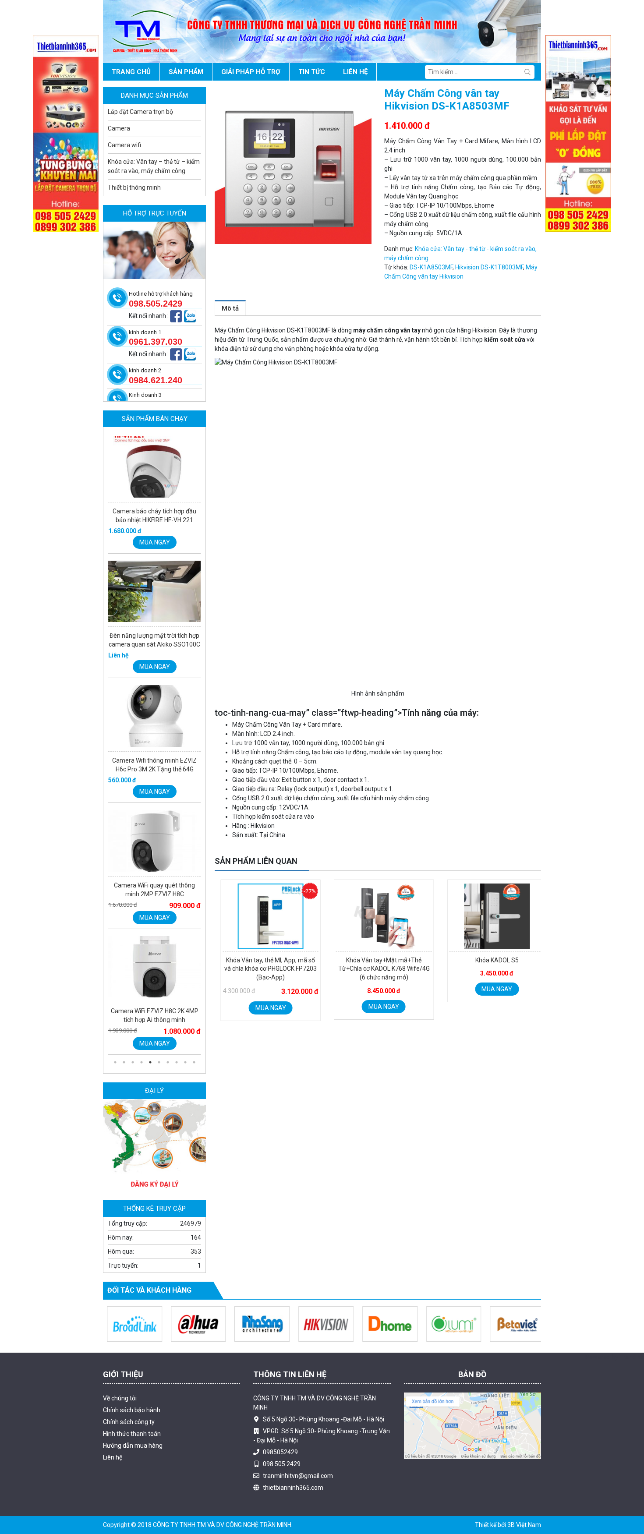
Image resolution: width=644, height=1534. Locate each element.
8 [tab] (176, 1062)
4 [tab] (141, 1062)
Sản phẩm (186, 72)
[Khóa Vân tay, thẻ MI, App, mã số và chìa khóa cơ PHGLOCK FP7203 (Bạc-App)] (265, 916)
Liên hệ (355, 72)
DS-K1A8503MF (431, 267)
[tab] (230, 308)
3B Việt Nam (524, 1524)
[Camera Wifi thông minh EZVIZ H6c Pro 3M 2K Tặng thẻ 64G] (154, 593)
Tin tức (311, 72)
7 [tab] (167, 1062)
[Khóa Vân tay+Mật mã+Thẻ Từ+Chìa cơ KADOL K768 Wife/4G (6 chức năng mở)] (378, 916)
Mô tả (230, 308)
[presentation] (230, 957)
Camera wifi (124, 144)
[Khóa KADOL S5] (491, 916)
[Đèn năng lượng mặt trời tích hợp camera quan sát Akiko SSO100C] (154, 469)
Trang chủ (131, 72)
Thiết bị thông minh (134, 187)
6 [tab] (159, 1062)
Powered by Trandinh (614, 1357)
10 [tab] (194, 1062)
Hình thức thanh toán (132, 1433)
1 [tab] (115, 1062)
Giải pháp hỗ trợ (250, 72)
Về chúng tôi (120, 1398)
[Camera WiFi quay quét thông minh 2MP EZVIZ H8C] (154, 718)
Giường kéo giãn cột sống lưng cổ (148, 1477)
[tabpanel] (154, 494)
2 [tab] (124, 1062)
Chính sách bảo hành (131, 1410)
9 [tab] (185, 1062)
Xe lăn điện (191, 1486)
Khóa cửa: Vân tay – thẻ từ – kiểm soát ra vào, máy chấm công (154, 166)
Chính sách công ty (129, 1421)
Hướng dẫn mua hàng (133, 1445)
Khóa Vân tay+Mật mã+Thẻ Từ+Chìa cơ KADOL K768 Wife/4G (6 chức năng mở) (378, 969)
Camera (119, 128)
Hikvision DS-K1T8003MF (489, 267)
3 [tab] (132, 1062)
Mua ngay (265, 1007)
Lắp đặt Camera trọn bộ (140, 111)
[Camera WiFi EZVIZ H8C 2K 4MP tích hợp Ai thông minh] (154, 844)
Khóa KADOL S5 (491, 960)
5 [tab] (150, 1062)
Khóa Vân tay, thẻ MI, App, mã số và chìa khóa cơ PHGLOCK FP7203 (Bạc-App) (265, 969)
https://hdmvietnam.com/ (139, 1486)
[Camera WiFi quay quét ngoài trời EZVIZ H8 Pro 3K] (154, 970)
